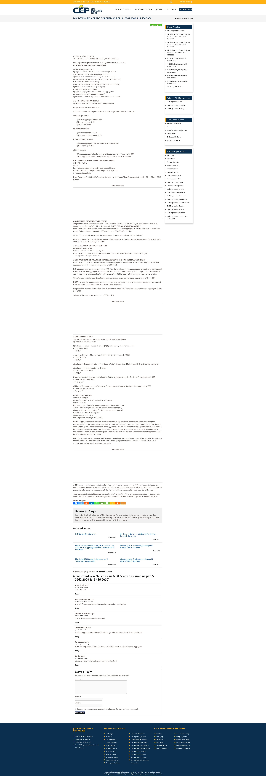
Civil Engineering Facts (175, 182)
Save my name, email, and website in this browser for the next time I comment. (107, 709)
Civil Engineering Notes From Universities (177, 217)
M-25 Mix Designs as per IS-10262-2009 (177, 82)
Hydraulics (159, 742)
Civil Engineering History (175, 108)
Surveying (159, 737)
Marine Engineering (182, 740)
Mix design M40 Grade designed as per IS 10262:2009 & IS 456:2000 (136, 560)
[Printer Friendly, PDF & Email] (156, 25)
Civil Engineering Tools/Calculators (111, 741)
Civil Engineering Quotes (175, 206)
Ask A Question (186, 9)
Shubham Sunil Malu (174, 123)
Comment (79, 679)
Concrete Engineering (183, 742)
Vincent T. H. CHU (173, 140)
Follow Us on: (185, 2)
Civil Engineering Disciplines (176, 105)
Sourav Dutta (171, 133)
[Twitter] (81, 503)
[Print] (117, 503)
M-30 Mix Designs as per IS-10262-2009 (177, 76)
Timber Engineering (182, 734)
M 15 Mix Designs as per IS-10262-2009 (177, 59)
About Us (108, 772)
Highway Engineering (183, 745)
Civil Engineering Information (177, 199)
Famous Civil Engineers (175, 186)
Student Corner (172, 169)
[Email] (101, 503)
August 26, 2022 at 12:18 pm (82, 644)
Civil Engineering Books (82, 739)
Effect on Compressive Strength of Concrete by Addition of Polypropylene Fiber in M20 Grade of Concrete (94, 547)
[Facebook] (75, 503)
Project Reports (173, 162)
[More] (123, 503)
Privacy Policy (139, 772)
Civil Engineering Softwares (84, 736)
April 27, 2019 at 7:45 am (81, 587)
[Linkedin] (91, 503)
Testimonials (148, 772)
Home (179, 18)
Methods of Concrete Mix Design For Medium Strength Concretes (138, 535)
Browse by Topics (122, 9)
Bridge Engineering (182, 737)
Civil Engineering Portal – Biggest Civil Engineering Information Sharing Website (140, 774)
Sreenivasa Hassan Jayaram (177, 130)
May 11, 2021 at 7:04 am (81, 615)
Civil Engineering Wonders (176, 213)
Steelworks (160, 740)
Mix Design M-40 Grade (175, 87)
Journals (160, 9)
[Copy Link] (112, 503)
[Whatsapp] (96, 503)
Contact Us (156, 772)
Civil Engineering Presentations (178, 202)
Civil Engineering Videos (175, 209)
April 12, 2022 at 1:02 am (81, 629)
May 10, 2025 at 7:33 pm (81, 658)
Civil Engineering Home (175, 102)
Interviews (171, 158)
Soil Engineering (161, 745)
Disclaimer (126, 772)
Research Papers (173, 165)
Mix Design (188, 18)
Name (78, 697)
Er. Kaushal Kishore (174, 137)
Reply (77, 594)
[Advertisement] (117, 41)
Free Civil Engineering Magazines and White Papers (87, 746)
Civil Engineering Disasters (176, 196)
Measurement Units (174, 179)
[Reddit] (86, 503)
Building (158, 734)
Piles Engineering (161, 748)
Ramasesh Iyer (172, 127)
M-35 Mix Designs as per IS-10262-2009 (177, 71)
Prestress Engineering (183, 748)
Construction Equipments (176, 192)
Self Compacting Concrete (86, 534)
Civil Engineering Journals (83, 742)
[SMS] (107, 503)
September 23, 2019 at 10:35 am (84, 601)
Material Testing (173, 172)
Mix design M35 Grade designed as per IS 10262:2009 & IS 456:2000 (91, 560)
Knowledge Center (142, 9)
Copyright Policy (117, 772)
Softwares (171, 9)
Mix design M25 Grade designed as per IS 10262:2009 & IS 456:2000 (136, 546)
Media (132, 772)
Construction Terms (174, 175)
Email (77, 703)
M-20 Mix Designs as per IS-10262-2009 (177, 65)
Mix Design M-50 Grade (175, 31)
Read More (112, 537)
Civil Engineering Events (175, 189)
